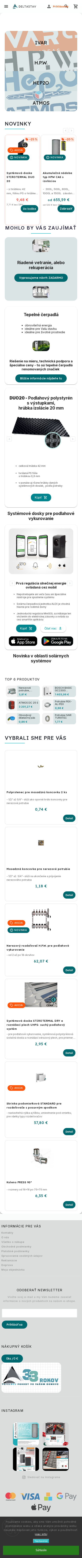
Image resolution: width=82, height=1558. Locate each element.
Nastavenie (41, 1541)
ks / (12, 1358)
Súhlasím (41, 1550)
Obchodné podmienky (16, 1246)
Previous (66, 130)
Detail (66, 208)
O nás (5, 1237)
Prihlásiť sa (14, 1324)
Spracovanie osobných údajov (22, 1255)
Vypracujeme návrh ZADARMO (41, 278)
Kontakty (7, 1232)
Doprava (7, 1265)
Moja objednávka (13, 1269)
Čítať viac (50, 628)
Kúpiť (38, 497)
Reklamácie (9, 1260)
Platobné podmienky (15, 1251)
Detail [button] (69, 818)
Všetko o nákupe (12, 1241)
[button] (41, 810)
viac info (41, 1534)
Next (72, 130)
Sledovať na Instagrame (43, 1477)
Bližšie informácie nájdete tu (41, 378)
